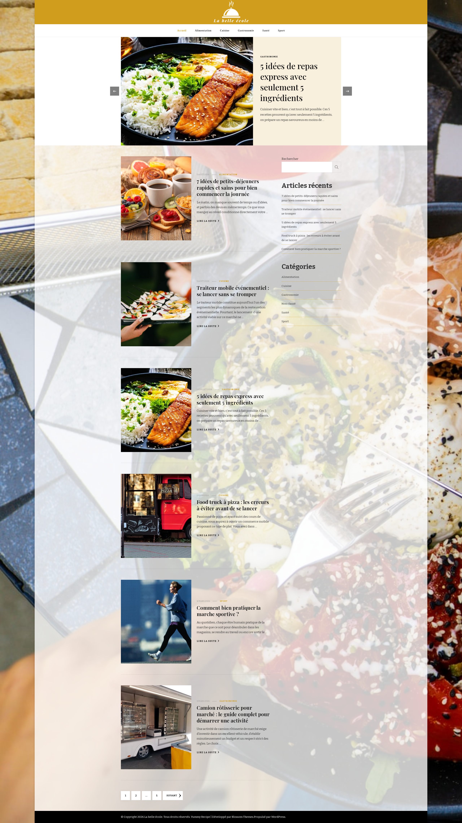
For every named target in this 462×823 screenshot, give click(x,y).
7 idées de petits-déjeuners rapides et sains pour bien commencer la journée (228, 187)
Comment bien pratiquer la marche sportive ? (229, 610)
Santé (265, 30)
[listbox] (231, 91)
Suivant (171, 795)
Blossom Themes (242, 816)
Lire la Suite (207, 221)
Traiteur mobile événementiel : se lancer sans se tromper (261, 79)
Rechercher (290, 159)
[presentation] (114, 91)
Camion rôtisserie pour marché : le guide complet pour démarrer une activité (233, 714)
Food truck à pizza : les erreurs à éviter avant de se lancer (233, 505)
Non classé (289, 303)
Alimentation (203, 30)
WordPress (278, 816)
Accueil (181, 30)
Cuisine (224, 30)
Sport (281, 30)
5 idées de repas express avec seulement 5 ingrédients (230, 399)
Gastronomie (246, 30)
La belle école (153, 816)
